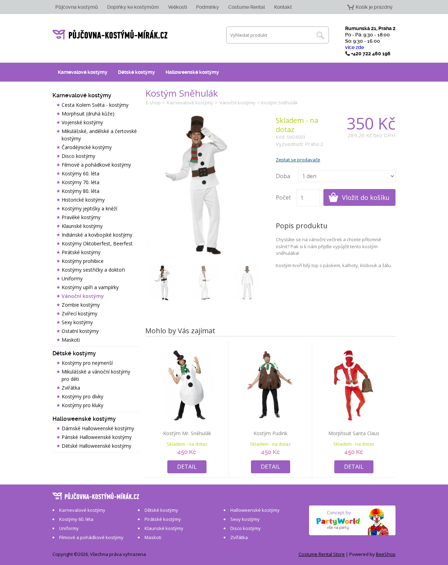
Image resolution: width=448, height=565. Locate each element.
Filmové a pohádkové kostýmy (96, 164)
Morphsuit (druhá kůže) (88, 113)
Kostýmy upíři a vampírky (90, 287)
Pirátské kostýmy (81, 252)
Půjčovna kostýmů (76, 7)
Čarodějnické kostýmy (87, 147)
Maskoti (71, 339)
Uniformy (72, 278)
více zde (354, 47)
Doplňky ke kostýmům (133, 7)
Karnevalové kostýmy (82, 72)
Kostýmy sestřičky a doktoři (93, 269)
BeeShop (386, 554)
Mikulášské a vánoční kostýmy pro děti (96, 375)
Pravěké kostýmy (81, 217)
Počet (283, 197)
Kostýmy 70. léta (80, 182)
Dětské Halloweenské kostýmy (96, 445)
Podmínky (207, 7)
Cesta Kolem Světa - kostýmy (95, 105)
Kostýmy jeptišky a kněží (89, 208)
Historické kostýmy (83, 199)
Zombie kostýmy (81, 304)
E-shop (153, 102)
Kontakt (283, 7)
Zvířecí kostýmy (79, 313)
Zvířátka (71, 387)
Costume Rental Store (322, 554)
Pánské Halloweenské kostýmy (97, 437)
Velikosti (177, 7)
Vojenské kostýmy (82, 122)
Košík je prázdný (374, 7)
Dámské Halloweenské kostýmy (98, 428)
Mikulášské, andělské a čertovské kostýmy (99, 135)
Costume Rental (246, 7)
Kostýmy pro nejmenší (87, 363)
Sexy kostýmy (77, 322)
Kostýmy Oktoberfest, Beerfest (97, 243)
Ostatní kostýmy (80, 331)
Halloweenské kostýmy (192, 72)
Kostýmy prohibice (83, 261)
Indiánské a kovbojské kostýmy (97, 234)
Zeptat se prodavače (298, 159)
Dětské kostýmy (136, 72)
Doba (283, 176)
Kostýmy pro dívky (82, 396)
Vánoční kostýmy (83, 296)
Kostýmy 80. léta (80, 191)
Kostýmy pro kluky (82, 405)
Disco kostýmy (78, 156)
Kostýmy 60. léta (80, 173)
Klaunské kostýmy (82, 226)
